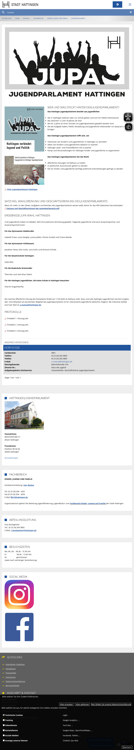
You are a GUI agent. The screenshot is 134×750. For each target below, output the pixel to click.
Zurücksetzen (131, 12)
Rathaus (26, 18)
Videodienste (11, 725)
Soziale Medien (12, 735)
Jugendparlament (78, 18)
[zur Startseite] (20, 4)
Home (17, 18)
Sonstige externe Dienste (16, 740)
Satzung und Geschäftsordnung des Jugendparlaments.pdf (33, 208)
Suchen (3, 12)
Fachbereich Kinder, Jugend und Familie (88, 503)
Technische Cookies (14, 715)
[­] (129, 4)
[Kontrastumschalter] (117, 4)
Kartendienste (11, 730)
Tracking (9, 720)
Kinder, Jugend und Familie (57, 18)
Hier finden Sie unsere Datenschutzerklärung (111, 704)
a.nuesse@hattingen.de (61, 361)
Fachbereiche (38, 18)
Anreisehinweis (11, 458)
